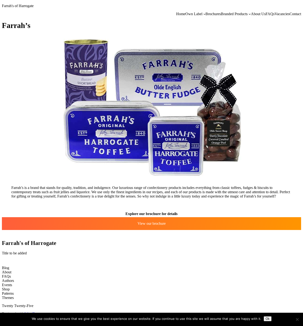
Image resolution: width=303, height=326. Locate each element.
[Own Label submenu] (204, 14)
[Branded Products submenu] (250, 14)
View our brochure (152, 223)
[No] (297, 319)
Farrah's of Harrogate (18, 6)
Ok (268, 319)
